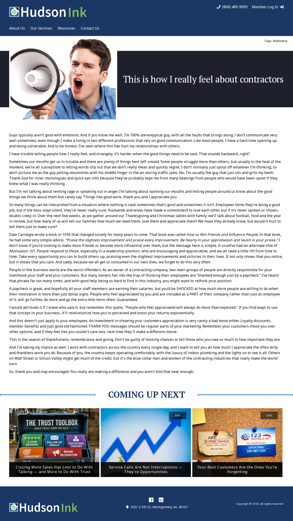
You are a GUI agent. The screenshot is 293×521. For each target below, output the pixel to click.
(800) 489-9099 (234, 7)
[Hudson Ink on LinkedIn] (161, 499)
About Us (17, 28)
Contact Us (90, 28)
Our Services (41, 28)
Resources (66, 28)
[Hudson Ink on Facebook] (151, 499)
